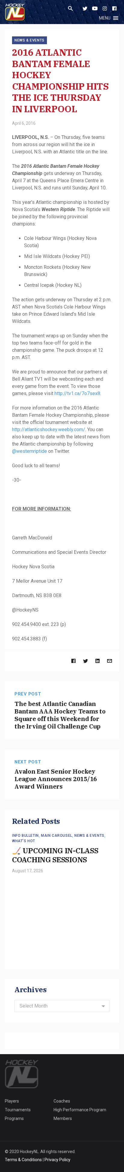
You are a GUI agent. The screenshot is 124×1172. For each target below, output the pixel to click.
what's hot (23, 841)
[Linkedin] (97, 661)
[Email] (109, 661)
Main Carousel (56, 835)
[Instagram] (104, 8)
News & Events (29, 40)
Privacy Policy (57, 1159)
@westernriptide (29, 451)
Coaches (62, 1101)
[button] (104, 18)
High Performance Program (80, 1109)
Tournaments (18, 1109)
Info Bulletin (25, 835)
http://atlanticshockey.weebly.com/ (48, 429)
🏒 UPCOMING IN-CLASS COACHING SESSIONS (55, 855)
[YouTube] (95, 8)
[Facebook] (114, 8)
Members (63, 1118)
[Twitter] (84, 8)
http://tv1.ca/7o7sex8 (77, 393)
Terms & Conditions (23, 1159)
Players (12, 1101)
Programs (14, 1118)
